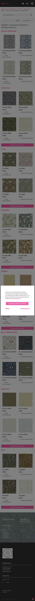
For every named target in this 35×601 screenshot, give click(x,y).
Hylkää (7, 308)
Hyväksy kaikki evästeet (17, 303)
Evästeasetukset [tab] (25, 308)
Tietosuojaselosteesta (15, 298)
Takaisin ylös (33, 599)
